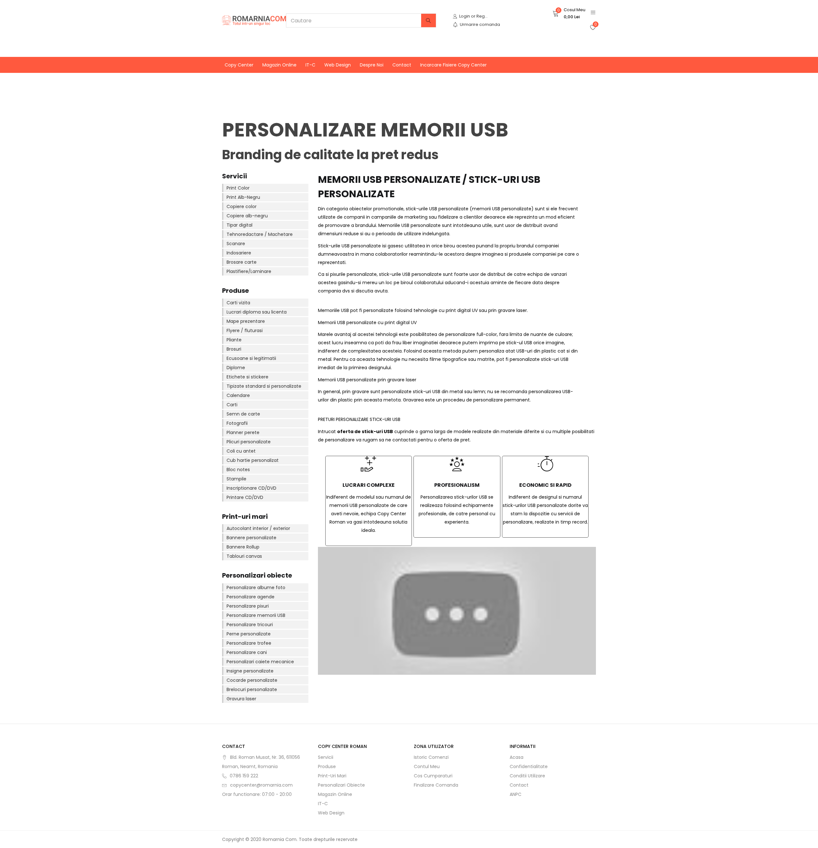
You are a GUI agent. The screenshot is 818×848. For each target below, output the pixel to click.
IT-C (310, 65)
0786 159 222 (244, 776)
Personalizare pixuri (248, 606)
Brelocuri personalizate (252, 689)
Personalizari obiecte (341, 785)
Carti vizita (238, 303)
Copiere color (242, 206)
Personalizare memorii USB (256, 615)
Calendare (238, 395)
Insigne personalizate (250, 671)
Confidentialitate (529, 766)
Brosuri (234, 349)
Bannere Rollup (243, 547)
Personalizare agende (250, 597)
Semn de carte (243, 414)
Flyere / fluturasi (245, 330)
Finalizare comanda (436, 785)
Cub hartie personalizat (253, 460)
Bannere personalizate (251, 537)
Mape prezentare (246, 321)
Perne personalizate (249, 634)
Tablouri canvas (244, 556)
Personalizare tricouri (250, 624)
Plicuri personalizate (249, 442)
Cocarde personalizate (252, 680)
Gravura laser (241, 699)
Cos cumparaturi (433, 776)
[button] (568, 13)
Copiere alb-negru (247, 216)
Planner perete (243, 432)
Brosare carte (242, 262)
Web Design (337, 65)
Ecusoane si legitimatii (251, 358)
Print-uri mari (332, 776)
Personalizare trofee (249, 643)
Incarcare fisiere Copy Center (453, 65)
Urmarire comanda (480, 24)
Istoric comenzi (431, 757)
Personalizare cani (247, 652)
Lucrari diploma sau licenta (257, 312)
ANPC (515, 794)
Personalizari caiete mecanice (260, 661)
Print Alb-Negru (243, 197)
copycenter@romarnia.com (261, 785)
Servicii (325, 757)
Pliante (234, 340)
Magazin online (279, 65)
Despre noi (371, 65)
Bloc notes (238, 469)
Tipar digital (239, 225)
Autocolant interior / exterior (258, 528)
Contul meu (427, 766)
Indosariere (239, 253)
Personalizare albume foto (256, 587)
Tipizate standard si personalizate (264, 386)
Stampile (236, 479)
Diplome (236, 367)
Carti (232, 404)
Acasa (516, 757)
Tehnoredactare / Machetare (260, 234)
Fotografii (237, 423)
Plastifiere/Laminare (249, 271)
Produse (327, 766)
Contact (401, 65)
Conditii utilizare (527, 776)
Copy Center (239, 65)
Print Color (238, 188)
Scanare (236, 243)
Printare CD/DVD (245, 497)
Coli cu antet (241, 451)
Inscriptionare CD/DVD (251, 488)
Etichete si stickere (247, 377)
